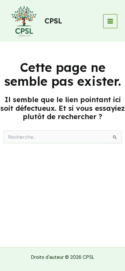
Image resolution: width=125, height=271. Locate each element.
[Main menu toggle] (110, 21)
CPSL (53, 20)
